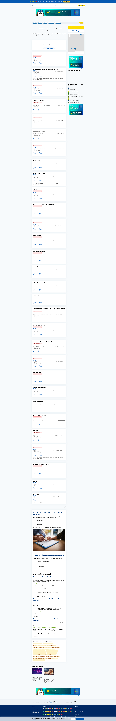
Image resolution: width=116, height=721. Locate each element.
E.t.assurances (36, 189)
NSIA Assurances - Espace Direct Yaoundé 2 (75, 77)
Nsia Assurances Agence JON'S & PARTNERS (43, 341)
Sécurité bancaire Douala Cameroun (38, 658)
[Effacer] (55, 5)
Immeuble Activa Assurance (39, 251)
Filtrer (81, 22)
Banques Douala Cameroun (51, 645)
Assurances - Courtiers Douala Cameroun (39, 645)
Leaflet (75, 51)
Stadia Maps (78, 51)
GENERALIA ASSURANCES (38, 221)
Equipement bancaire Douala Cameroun (49, 649)
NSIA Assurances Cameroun (39, 325)
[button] (71, 48)
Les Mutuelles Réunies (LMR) (39, 282)
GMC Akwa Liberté (37, 235)
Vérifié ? (35, 22)
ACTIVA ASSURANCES (38, 401)
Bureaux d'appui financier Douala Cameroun (40, 647)
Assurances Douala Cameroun (47, 643)
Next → (65, 507)
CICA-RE (69, 75)
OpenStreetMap (80, 51)
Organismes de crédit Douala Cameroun (50, 654)
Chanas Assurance (37, 160)
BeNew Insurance (36, 144)
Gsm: (58, 58)
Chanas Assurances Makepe (39, 173)
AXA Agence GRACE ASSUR (39, 100)
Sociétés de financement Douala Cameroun (52, 656)
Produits (45, 22)
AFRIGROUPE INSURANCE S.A (39, 415)
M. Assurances (36, 295)
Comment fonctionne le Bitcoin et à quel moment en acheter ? (48, 676)
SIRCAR (34, 357)
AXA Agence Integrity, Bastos (73, 79)
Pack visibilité (66, 1)
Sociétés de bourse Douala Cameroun (39, 656)
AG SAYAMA (35, 430)
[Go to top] (87, 716)
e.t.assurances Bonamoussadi (39, 387)
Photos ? (40, 22)
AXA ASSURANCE (37, 84)
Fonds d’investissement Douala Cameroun (39, 652)
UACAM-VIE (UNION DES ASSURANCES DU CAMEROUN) (75, 73)
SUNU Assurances (37, 372)
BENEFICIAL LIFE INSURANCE (39, 131)
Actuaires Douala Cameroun (37, 643)
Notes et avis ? (51, 22)
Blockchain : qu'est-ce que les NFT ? (36, 675)
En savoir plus (34, 719)
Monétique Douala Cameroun (37, 654)
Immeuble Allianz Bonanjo (38, 266)
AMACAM (35, 481)
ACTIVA (34, 54)
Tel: (58, 404)
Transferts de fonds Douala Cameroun (51, 658)
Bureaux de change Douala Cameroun (53, 647)
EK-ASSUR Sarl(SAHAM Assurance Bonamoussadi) (44, 204)
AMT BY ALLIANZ (37, 494)
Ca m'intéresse (50, 48)
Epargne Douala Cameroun (37, 649)
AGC (34, 446)
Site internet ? (58, 22)
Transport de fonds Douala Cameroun (39, 660)
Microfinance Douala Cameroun (52, 652)
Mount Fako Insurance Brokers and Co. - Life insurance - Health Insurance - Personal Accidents (49, 309)
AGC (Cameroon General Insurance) (41, 464)
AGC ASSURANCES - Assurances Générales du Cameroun (45, 69)
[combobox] (32, 5)
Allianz (34, 115)
